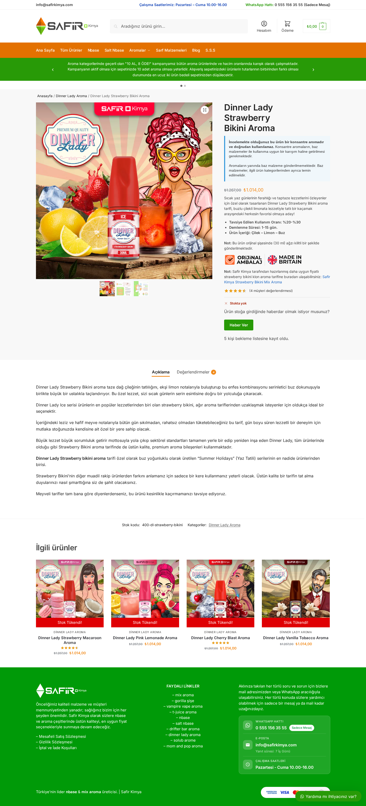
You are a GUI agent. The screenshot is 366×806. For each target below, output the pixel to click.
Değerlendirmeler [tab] (196, 371)
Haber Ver (239, 325)
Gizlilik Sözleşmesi (55, 742)
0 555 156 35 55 (271, 727)
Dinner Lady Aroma (71, 96)
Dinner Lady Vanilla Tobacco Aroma (296, 637)
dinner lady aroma (184, 734)
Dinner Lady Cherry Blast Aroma (220, 637)
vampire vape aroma (184, 706)
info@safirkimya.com (54, 5)
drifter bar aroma (184, 728)
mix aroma (184, 695)
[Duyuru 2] (185, 86)
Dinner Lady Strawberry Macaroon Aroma (69, 640)
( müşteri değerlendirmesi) (271, 290)
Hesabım (264, 30)
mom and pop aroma (185, 746)
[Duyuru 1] (181, 86)
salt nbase (185, 723)
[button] (316, 26)
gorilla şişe (184, 700)
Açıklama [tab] (161, 371)
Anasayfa (45, 96)
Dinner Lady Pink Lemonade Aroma (145, 637)
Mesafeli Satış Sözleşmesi (62, 736)
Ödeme (287, 30)
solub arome (185, 740)
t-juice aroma (184, 712)
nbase (184, 717)
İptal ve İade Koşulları (58, 747)
